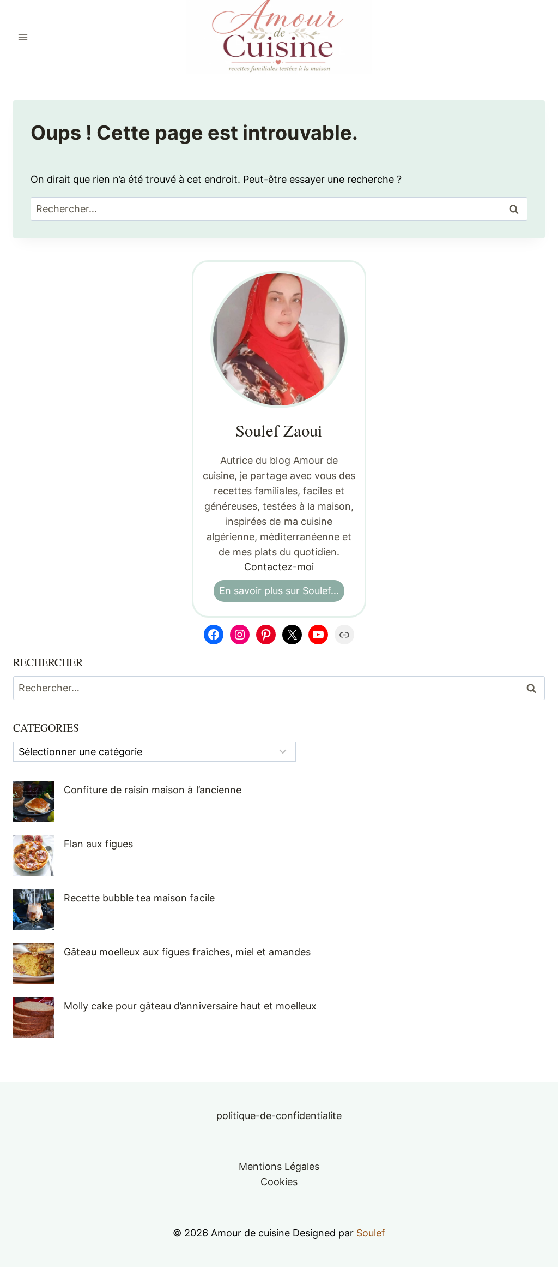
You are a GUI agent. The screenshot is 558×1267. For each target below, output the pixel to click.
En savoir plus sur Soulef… (279, 590)
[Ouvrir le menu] (23, 36)
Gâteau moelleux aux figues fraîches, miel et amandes (187, 952)
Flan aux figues (98, 844)
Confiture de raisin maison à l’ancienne (152, 790)
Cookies (279, 1181)
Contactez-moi (279, 566)
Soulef (370, 1233)
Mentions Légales (279, 1166)
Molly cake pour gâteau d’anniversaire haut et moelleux (190, 1006)
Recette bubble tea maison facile (139, 898)
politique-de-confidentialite (279, 1115)
